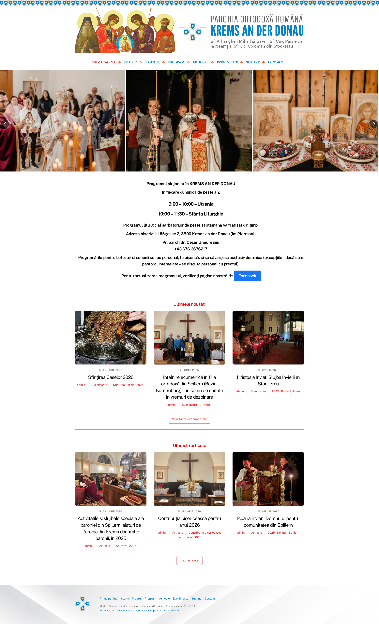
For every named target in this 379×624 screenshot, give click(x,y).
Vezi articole (189, 560)
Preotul (152, 62)
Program (176, 62)
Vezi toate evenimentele (189, 419)
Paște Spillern (290, 391)
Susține (253, 62)
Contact (275, 62)
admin (81, 384)
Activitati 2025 (126, 545)
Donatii (282, 532)
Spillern (294, 532)
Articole (200, 62)
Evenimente (227, 62)
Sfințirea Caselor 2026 (111, 377)
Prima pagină (104, 62)
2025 (275, 391)
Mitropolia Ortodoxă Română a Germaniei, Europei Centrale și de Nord (139, 610)
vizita (207, 404)
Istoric (130, 62)
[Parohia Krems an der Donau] (82, 609)
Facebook (247, 275)
